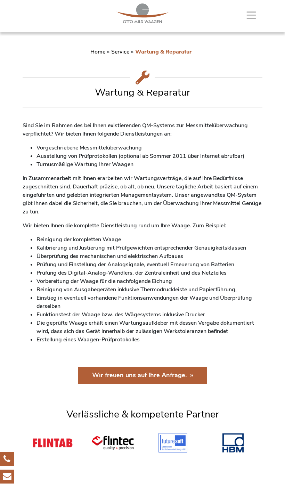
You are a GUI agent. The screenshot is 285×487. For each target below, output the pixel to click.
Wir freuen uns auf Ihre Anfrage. (139, 375)
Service (120, 52)
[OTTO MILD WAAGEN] (142, 13)
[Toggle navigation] (251, 15)
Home (97, 52)
